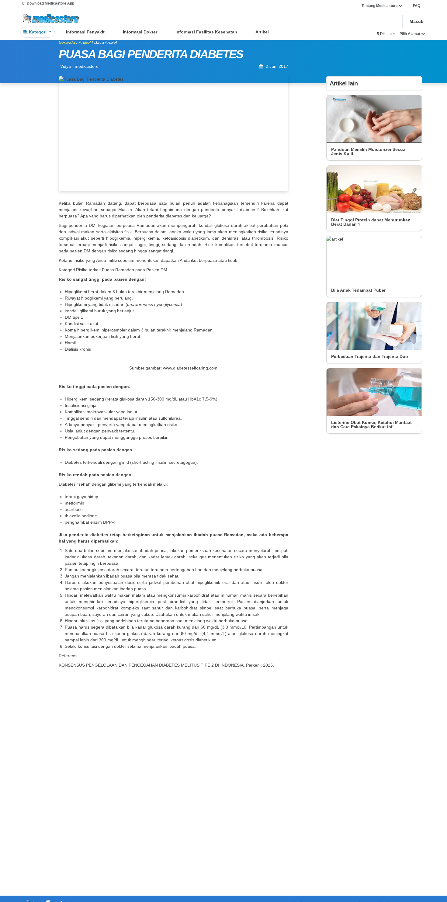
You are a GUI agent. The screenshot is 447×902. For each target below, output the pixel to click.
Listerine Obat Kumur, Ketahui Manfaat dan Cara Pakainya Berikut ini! (371, 424)
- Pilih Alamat (409, 34)
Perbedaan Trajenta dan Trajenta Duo (369, 356)
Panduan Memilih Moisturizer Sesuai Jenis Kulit (369, 151)
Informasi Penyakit (85, 31)
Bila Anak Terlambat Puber (358, 290)
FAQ (416, 6)
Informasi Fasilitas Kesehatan (206, 31)
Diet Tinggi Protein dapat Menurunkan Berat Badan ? (371, 222)
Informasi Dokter (140, 31)
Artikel (262, 31)
